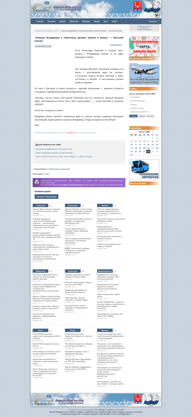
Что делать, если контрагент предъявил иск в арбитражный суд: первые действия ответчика (111, 345)
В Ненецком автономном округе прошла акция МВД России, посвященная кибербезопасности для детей (46, 287)
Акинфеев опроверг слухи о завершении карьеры (77, 352)
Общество (74, 21)
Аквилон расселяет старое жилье (108, 295)
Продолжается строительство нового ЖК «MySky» (109, 315)
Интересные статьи (144, 29)
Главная (40, 21)
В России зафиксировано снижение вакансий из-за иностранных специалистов (109, 211)
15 (153, 144)
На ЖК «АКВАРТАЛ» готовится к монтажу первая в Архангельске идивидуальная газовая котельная (111, 305)
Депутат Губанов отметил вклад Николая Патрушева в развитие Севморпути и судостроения (78, 211)
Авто (106, 21)
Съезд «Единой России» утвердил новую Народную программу (76, 230)
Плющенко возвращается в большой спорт (53, 149)
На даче (134, 104)
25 (136, 151)
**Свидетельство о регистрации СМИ (82, 409)
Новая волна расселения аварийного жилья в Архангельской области (108, 286)
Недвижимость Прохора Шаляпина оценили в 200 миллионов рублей (108, 276)
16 (157, 144)
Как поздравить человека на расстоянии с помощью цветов (110, 382)
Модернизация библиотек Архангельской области (76, 291)
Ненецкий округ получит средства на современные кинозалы (76, 307)
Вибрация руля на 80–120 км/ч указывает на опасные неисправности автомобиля (46, 256)
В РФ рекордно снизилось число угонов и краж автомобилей (46, 352)
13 (144, 144)
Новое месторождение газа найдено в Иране (109, 245)
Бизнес (63, 21)
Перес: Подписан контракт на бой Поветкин (54, 152)
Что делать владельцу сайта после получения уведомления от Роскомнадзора (110, 336)
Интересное (144, 28)
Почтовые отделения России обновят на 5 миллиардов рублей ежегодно (45, 276)
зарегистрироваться (73, 184)
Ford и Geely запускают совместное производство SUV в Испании (46, 336)
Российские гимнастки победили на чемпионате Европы (79, 344)
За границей (135, 97)
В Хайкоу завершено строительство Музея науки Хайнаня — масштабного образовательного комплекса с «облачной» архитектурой (46, 222)
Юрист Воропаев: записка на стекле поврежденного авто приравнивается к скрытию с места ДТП (45, 372)
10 (132, 144)
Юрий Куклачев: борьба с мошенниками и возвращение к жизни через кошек (46, 246)
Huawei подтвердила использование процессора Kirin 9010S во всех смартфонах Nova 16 (47, 235)
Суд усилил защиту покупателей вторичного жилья (111, 219)
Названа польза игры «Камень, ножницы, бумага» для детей (46, 307)
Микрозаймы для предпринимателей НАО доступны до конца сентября (109, 228)
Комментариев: (61, 168)
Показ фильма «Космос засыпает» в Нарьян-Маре (76, 298)
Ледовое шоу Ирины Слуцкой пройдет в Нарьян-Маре (77, 275)
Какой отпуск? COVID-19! (139, 112)
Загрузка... (134, 63)
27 (144, 151)
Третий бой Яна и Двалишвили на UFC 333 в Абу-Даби (78, 360)
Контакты (153, 21)
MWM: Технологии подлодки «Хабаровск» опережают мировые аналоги (77, 250)
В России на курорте (138, 101)
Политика (52, 21)
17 (132, 148)
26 (140, 151)
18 (136, 148)
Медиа (97, 21)
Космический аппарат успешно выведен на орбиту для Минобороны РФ (78, 220)
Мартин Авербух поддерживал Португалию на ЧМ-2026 (78, 368)
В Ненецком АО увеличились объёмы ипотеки (109, 237)
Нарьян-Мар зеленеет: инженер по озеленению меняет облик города (46, 211)
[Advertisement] (54, 66)
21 (148, 148)
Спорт (114, 21)
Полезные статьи (144, 26)
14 (148, 144)
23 (157, 148)
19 (140, 148)
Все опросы (150, 116)
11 (136, 144)
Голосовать (133, 116)
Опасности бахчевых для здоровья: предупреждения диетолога (44, 316)
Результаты (142, 116)
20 (144, 148)
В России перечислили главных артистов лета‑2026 (78, 283)
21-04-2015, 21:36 (43, 46)
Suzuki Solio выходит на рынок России (46, 344)
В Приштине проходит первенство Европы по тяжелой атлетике (78, 336)
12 (140, 144)
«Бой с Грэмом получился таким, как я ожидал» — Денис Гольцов (63, 156)
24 (132, 151)
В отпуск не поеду (137, 108)
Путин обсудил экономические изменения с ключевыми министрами (78, 240)
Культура (86, 21)
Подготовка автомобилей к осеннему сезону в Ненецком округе (45, 361)
